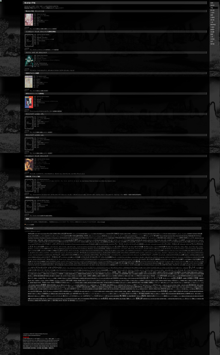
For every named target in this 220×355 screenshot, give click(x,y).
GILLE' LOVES (31, 235)
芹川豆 (131, 293)
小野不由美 (68, 280)
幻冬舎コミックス (70, 282)
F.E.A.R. (165, 233)
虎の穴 (32, 296)
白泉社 (61, 291)
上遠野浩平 (159, 272)
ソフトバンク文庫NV (107, 257)
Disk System (153, 233)
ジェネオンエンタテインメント (191, 250)
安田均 (129, 278)
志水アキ (125, 282)
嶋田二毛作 (197, 280)
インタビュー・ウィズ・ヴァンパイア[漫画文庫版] (41, 31)
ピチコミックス (126, 261)
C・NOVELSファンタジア (136, 233)
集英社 (105, 298)
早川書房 (46, 215)
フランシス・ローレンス (33, 263)
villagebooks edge (32, 240)
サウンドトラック (90, 250)
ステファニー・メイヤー (150, 254)
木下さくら (149, 285)
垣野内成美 (163, 276)
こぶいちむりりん (189, 240)
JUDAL (86, 236)
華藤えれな (153, 293)
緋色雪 (60, 293)
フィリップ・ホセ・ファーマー (84, 194)
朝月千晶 (145, 285)
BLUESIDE (82, 233)
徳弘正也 (112, 282)
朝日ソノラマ (51, 49)
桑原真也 (101, 287)
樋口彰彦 (147, 287)
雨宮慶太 (124, 298)
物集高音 (168, 289)
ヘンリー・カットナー (175, 263)
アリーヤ (32, 70)
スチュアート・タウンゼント (47, 70)
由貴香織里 (55, 291)
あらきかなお (100, 240)
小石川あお (56, 280)
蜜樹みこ (43, 296)
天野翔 (74, 278)
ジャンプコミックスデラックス (130, 252)
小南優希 (184, 278)
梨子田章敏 (105, 287)
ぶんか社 (132, 241)
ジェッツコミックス (177, 250)
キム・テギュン (181, 246)
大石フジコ (50, 278)
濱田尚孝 (151, 289)
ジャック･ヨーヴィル (91, 252)
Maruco (161, 235)
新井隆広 (33, 285)
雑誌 (121, 298)
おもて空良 (153, 240)
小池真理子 (37, 280)
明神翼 (108, 285)
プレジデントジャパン (147, 263)
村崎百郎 (183, 285)
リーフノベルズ (72, 270)
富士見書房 (177, 278)
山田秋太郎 (147, 280)
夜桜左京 (196, 275)
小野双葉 (75, 280)
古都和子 (99, 275)
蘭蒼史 (29, 296)
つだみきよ (83, 241)
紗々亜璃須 (51, 293)
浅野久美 (109, 289)
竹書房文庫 (134, 194)
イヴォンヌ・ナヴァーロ (185, 244)
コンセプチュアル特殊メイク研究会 (48, 250)
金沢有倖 (58, 298)
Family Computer (172, 233)
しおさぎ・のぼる (37, 241)
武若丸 (181, 287)
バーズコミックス (55, 261)
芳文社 (128, 293)
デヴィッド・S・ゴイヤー (57, 259)
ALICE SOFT (37, 233)
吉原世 (103, 275)
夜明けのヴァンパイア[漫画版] (35, 93)
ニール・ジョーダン (71, 173)
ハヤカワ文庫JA (187, 259)
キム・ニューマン (190, 246)
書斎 (212, 34)
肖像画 (212, 27)
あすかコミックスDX (92, 240)
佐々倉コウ (93, 273)
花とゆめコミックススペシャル (102, 293)
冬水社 (195, 273)
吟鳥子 (129, 275)
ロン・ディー (121, 194)
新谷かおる (64, 285)
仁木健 (66, 273)
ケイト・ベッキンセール (162, 248)
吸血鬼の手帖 (29, 3)
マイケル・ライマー (59, 70)
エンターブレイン (121, 246)
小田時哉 (46, 280)
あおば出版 (68, 240)
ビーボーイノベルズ (117, 261)
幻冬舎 (63, 282)
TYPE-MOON (119, 238)
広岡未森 (77, 282)
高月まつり (188, 298)
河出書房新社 (90, 289)
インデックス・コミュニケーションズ (152, 244)
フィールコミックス (178, 261)
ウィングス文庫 (39, 246)
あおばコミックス (61, 240)
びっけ (128, 241)
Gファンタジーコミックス (55, 235)
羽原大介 (81, 293)
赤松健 (36, 298)
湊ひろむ (132, 289)
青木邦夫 (153, 298)
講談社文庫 (184, 296)
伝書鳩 (212, 17)
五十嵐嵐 (52, 273)
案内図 (212, 44)
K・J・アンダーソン (119, 235)
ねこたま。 (97, 241)
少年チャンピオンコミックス (104, 280)
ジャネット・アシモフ (102, 252)
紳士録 (212, 10)
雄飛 (102, 298)
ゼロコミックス (199, 254)
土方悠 (158, 275)
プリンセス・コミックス (135, 263)
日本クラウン (87, 285)
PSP (197, 235)
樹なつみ (162, 287)
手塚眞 (142, 282)
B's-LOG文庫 (62, 233)
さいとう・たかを (198, 240)
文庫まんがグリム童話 (168, 282)
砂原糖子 (121, 291)
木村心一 (160, 285)
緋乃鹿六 (56, 293)
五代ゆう (48, 273)
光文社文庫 (162, 273)
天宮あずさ (64, 278)
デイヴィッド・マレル (43, 259)
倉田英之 (155, 273)
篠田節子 (30, 293)
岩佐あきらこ (176, 280)
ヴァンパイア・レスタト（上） (35, 135)
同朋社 (126, 275)
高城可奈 (177, 298)
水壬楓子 (36, 289)
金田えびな (62, 298)
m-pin (200, 238)
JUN (90, 235)
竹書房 (129, 194)
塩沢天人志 (170, 275)
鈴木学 (71, 298)
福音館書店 (153, 291)
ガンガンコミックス (171, 246)
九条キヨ (36, 273)
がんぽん (158, 240)
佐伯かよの (118, 273)
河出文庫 (84, 289)
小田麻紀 (51, 280)
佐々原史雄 (99, 273)
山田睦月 (142, 280)
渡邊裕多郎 (122, 289)
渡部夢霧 (128, 289)
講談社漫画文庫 (190, 296)
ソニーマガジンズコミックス (36, 257)
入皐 (178, 273)
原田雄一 (81, 275)
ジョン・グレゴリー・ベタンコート (166, 252)
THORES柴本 (111, 238)
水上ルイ (191, 287)
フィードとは (101, 222)
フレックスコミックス (45, 263)
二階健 (44, 273)
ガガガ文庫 (162, 246)
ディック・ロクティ (32, 259)
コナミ (30, 250)
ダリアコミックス (123, 257)
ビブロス (109, 261)
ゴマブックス (71, 250)
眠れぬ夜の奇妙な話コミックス (87, 291)
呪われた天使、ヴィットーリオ (35, 11)
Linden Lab (127, 235)
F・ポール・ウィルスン (181, 233)
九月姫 (31, 273)
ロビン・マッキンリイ (155, 270)
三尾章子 (154, 272)
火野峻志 (155, 289)
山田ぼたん (136, 280)
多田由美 (183, 275)
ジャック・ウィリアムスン (67, 252)
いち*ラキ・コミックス (118, 240)
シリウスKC (160, 250)
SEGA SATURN (78, 238)
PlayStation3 (43, 238)
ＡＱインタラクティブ (80, 300)
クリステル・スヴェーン (106, 248)
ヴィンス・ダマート (106, 272)
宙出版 (132, 278)
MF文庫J (156, 236)
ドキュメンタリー (93, 259)
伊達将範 (84, 273)
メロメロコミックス (74, 267)
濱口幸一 (146, 289)
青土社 (149, 298)
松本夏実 (43, 287)
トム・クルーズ (63, 173)
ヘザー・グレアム (96, 194)
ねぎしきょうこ (90, 241)
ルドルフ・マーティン (96, 270)
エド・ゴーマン (51, 194)
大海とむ (44, 278)
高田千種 (41, 300)
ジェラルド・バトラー (49, 252)
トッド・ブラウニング (68, 259)
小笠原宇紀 (62, 280)
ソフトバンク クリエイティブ (90, 257)
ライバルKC (176, 267)
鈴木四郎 (68, 298)
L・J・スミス (140, 235)
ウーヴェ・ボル (66, 246)
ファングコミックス (145, 261)
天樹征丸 (69, 278)
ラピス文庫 (198, 267)
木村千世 (155, 285)
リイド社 (33, 270)
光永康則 (170, 273)
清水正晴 (114, 289)
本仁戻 (167, 285)
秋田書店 (164, 291)
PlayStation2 (36, 238)
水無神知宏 (45, 289)
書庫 (212, 15)
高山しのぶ (182, 298)
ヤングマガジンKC (154, 267)
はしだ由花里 (104, 241)
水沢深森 (40, 289)
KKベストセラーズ (110, 235)
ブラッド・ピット (81, 173)
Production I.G (49, 238)
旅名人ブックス (71, 285)
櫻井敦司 (174, 287)
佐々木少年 (112, 273)
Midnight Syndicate (168, 235)
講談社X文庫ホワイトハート (155, 296)
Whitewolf (133, 238)
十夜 (61, 275)
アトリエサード (68, 244)
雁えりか (97, 298)
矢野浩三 (112, 291)
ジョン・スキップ (179, 252)
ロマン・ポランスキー (166, 270)
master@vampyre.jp (35, 335)
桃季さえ (90, 287)
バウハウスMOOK (41, 261)
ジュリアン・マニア (143, 252)
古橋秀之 (94, 275)
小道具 (212, 12)
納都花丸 (45, 293)
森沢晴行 (116, 287)
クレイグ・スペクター (144, 248)
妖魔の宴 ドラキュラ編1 (33, 176)
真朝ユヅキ (71, 291)
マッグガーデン (164, 264)
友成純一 (85, 275)
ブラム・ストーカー (75, 263)
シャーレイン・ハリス (140, 250)
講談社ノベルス (178, 296)
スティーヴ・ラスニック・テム (62, 194)
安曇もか (38, 28)
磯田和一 (129, 291)
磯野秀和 (134, 291)
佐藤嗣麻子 (141, 273)
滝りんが (138, 289)
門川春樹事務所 (85, 298)
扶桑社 (42, 28)
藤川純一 (193, 293)
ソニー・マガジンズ (52, 257)
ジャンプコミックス (113, 252)
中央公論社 (184, 272)
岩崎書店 (182, 280)
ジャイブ (57, 252)
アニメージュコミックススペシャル (38, 111)
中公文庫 (171, 272)
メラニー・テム (104, 194)
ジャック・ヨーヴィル (79, 252)
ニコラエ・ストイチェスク (122, 259)
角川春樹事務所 (115, 296)
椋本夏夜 (124, 287)
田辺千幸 (45, 291)
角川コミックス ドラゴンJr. (54, 296)
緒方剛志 (64, 293)
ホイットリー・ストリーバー (193, 263)
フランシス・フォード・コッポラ (196, 261)
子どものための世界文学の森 (105, 278)
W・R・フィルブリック (151, 238)
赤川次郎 (33, 298)
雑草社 (117, 298)
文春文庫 (176, 282)
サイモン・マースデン (80, 250)
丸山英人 (196, 272)
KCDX (103, 235)
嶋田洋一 (126, 194)
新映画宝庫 (38, 285)
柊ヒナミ (66, 287)
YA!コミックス (175, 238)
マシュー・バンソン (154, 264)
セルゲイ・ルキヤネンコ (190, 254)
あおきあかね (53, 240)
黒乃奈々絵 (66, 300)
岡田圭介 (170, 280)
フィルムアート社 (169, 261)
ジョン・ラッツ (186, 252)
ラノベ (192, 267)
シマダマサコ (130, 250)
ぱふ (113, 241)
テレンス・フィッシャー (178, 257)
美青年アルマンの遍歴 (32, 73)
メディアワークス (55, 268)
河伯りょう (79, 289)
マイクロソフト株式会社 (109, 264)
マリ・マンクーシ (174, 264)
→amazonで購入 (26, 27)
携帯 (162, 282)
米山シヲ (40, 293)
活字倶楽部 (95, 289)
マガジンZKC (137, 264)
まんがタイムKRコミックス (155, 241)
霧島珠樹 (145, 298)
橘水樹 (165, 287)
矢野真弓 (116, 291)
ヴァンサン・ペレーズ (69, 70)
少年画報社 (115, 280)
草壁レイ (136, 293)
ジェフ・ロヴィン (39, 252)
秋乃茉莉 (159, 291)
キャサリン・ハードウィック (34, 248)
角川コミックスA (68, 296)
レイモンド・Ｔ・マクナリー (115, 270)
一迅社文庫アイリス (132, 272)
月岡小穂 (126, 285)
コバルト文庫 (36, 250)
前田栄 (35, 275)
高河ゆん (32, 300)
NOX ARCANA (182, 235)
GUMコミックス (40, 235)
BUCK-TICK (96, 233)
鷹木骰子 (61, 300)
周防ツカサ (133, 275)
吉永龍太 (115, 275)
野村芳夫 (50, 298)
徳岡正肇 (107, 282)
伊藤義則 (80, 273)
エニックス (111, 246)
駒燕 (174, 298)
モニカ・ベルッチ (83, 267)
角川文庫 (110, 296)
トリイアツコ (85, 259)
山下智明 (132, 280)
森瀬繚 (119, 287)
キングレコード (77, 248)
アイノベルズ (31, 244)
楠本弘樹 (132, 287)
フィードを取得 (30, 224)
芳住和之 (123, 293)
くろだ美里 (174, 240)
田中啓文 (201, 289)
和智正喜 (139, 275)
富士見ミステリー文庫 (168, 278)
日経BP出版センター (95, 285)
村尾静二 (179, 285)
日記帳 (212, 32)
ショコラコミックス (151, 250)
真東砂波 (76, 291)
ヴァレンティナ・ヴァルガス (72, 272)
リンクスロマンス (64, 270)
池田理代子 (73, 289)
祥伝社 (143, 291)
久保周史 (200, 272)
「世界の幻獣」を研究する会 (43, 240)
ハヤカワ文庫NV (40, 215)
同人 (123, 275)
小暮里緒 (201, 278)
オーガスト (131, 246)
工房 (212, 36)
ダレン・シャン (131, 257)
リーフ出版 (78, 270)
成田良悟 (134, 282)
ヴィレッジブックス (95, 272)
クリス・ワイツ (134, 248)
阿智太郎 (92, 298)
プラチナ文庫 (114, 263)
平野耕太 (58, 282)
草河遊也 (142, 293)
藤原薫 (179, 293)
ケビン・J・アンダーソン (174, 248)
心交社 (121, 282)
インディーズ (127, 244)
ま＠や (175, 241)
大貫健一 (55, 278)
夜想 (187, 275)
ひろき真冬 (123, 241)
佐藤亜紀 (136, 273)
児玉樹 (175, 273)
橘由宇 (170, 287)
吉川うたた (109, 275)
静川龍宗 (157, 298)
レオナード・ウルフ (112, 194)
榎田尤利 (137, 287)
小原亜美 (190, 278)
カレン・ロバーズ (154, 246)
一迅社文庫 (124, 272)
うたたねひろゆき (129, 240)
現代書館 (184, 289)
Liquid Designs (133, 235)
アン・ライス (33, 28)
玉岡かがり (178, 289)
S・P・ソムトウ (104, 238)
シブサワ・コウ (123, 250)
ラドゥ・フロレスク (183, 267)
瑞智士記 (193, 289)
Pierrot (199, 235)
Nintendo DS (192, 235)
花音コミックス (117, 293)
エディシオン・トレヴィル (76, 246)
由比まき (51, 291)
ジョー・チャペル (33, 254)
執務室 (212, 29)
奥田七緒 (87, 278)
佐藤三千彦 (131, 273)
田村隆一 (51, 215)
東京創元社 (192, 285)
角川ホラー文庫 (102, 296)
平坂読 (44, 282)
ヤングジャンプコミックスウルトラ (121, 267)
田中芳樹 (35, 291)
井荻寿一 (61, 273)
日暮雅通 (81, 285)
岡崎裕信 (161, 280)
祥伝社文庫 (148, 291)
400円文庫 (31, 233)
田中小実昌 (30, 291)
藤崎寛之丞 (183, 293)
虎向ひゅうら (38, 296)
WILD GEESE (127, 238)
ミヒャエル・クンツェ (191, 264)
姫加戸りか (96, 278)
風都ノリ (166, 298)
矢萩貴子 (103, 291)
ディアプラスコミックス (190, 257)
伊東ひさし (75, 273)
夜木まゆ (191, 275)
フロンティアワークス (55, 263)
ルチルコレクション (85, 270)
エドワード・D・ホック (41, 194)
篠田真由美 (200, 291)
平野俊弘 (53, 282)
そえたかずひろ (50, 241)
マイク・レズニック (119, 264)
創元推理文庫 (42, 275)
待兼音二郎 (102, 282)
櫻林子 (177, 287)
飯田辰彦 (170, 298)
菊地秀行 (139, 194)
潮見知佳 (142, 289)
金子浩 (54, 298)
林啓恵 (56, 287)
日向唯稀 (77, 285)
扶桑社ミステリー (48, 28)
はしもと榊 (109, 241)
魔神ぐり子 (50, 300)
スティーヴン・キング (97, 254)
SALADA (73, 238)
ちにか (62, 241)
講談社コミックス (169, 296)
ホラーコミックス (39, 264)
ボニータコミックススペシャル (78, 264)
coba (196, 238)
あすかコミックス (83, 240)
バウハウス (33, 261)
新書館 (43, 285)
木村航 (164, 285)
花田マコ (112, 293)
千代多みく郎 (70, 275)
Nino (187, 235)
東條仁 (35, 287)
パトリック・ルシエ (102, 261)
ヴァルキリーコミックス (59, 272)
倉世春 (150, 273)
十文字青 (64, 275)
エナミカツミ (105, 246)
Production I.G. (56, 238)
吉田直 (120, 275)
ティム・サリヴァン (154, 257)
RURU (69, 238)
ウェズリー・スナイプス (50, 246)
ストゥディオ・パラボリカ (165, 254)
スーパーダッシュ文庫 (177, 254)
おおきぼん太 (138, 240)
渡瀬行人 (118, 289)
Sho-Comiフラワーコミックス (91, 238)
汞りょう (62, 289)
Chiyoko (121, 233)
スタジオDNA (73, 254)
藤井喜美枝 (174, 293)
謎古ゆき (139, 296)
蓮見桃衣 (163, 293)
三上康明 (141, 272)
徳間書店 (55, 111)
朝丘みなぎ (130, 285)
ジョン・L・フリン (153, 252)
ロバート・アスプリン (145, 270)
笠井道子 (186, 291)
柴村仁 (69, 287)
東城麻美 (31, 287)
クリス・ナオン (127, 248)
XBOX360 (160, 238)
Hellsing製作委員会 (78, 235)
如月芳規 (91, 278)
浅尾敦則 (105, 289)
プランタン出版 (122, 263)
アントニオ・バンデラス (35, 173)
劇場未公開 (48, 275)
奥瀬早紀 (82, 278)
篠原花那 (196, 291)
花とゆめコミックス (89, 293)
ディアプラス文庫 (200, 257)
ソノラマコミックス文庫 (42, 49)
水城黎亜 (32, 289)
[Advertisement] (101, 352)
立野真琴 (170, 291)
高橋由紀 (199, 298)
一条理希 (113, 272)
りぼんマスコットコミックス (195, 241)
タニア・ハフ (116, 257)
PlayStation (30, 238)
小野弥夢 (79, 280)
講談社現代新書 (198, 296)
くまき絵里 (168, 240)
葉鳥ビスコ (158, 293)
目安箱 (212, 39)
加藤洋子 (53, 275)
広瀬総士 (81, 282)
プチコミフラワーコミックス (101, 263)
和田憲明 (144, 275)
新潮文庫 (49, 285)
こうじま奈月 (181, 240)
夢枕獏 (199, 275)
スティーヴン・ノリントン (121, 254)
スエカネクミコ (41, 254)
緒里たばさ (69, 293)
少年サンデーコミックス (89, 280)
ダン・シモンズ (73, 194)
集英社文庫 (112, 298)
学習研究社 (115, 278)
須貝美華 (162, 298)
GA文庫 (200, 233)
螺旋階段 (213, 24)
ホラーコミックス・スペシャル (52, 264)
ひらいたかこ (118, 241)
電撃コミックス (130, 298)
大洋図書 (40, 278)
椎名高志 (128, 287)
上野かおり (165, 272)
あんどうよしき (107, 240)
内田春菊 (192, 273)
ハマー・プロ (171, 259)
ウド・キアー (59, 246)
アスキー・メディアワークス (54, 244)
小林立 (32, 280)
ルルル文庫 (104, 270)
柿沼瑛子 (55, 28)
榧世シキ (142, 287)
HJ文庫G (69, 235)
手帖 (211, 8)
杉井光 (170, 285)
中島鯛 (191, 272)
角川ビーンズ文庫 (92, 296)
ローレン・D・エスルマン (39, 272)
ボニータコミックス (66, 264)
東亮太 (198, 285)
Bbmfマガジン (102, 233)
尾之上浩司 (121, 280)
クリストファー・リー (118, 248)
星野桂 (112, 285)
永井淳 (58, 289)
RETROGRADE (63, 238)
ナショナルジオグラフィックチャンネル (107, 259)
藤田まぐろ (201, 293)
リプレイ (57, 270)
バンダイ (47, 261)
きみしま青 (163, 240)
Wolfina (144, 238)
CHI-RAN (108, 233)
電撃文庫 (139, 298)
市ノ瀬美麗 (30, 282)
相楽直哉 (65, 291)
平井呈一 (40, 282)
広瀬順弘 (85, 282)
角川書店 (123, 296)
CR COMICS (115, 233)
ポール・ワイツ (99, 264)
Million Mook (176, 235)
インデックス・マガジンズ (170, 244)
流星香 (100, 289)
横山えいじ (157, 287)
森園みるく (111, 287)
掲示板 (212, 20)
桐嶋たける (95, 287)
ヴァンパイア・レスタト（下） (35, 114)
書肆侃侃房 (121, 285)
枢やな (61, 287)
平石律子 (48, 282)
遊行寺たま (45, 298)
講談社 (143, 296)
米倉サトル (34, 293)
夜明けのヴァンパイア (32, 197)
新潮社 (54, 285)
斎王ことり (190, 282)
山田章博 (152, 280)
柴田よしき (73, 287)
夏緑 (179, 275)
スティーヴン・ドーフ (109, 254)
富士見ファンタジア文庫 (152, 278)
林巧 (59, 287)
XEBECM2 (169, 238)
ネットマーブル (163, 259)
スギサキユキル (48, 254)
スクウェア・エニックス (61, 254)
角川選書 (129, 296)
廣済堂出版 (90, 282)
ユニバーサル (162, 267)
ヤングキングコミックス (93, 267)
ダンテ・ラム (138, 257)
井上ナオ (57, 273)
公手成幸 (187, 273)
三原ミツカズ (147, 272)
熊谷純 (159, 289)
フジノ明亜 (185, 261)
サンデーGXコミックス (114, 250)
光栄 (167, 273)
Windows (138, 238)
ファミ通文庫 (135, 261)
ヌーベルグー (142, 259)
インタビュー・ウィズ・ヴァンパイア (37, 156)
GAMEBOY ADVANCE (192, 233)
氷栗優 (55, 289)
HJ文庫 (65, 235)
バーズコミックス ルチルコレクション (88, 261)
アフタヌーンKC (93, 244)
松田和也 (52, 287)
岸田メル (187, 280)
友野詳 (89, 275)
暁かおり (116, 285)
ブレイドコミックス (87, 263)
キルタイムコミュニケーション (66, 248)
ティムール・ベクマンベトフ (165, 257)
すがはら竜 (44, 241)
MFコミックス (148, 236)
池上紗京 (67, 289)
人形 (212, 22)
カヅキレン (147, 246)
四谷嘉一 (153, 275)
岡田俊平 (165, 280)
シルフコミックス (168, 250)
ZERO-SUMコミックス (186, 238)
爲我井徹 (163, 289)
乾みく (40, 273)
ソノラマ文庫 (76, 257)
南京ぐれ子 (75, 275)
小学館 (195, 278)
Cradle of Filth (127, 233)
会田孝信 (89, 273)
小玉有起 (42, 280)
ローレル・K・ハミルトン (185, 270)
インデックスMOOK (138, 244)
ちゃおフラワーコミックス (72, 241)
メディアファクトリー (38, 268)
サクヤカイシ (97, 250)
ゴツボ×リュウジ (62, 250)
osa (203, 238)
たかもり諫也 (58, 241)
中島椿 (188, 272)
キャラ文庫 (44, 248)
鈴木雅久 (75, 298)
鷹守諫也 (55, 300)
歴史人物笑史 (186, 287)
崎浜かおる (191, 280)
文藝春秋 (186, 282)
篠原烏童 (56, 49)
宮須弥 (141, 278)
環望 (197, 289)
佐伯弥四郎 (125, 273)
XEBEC (165, 238)
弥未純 (98, 282)
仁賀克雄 (70, 273)
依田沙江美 (146, 273)
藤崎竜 (188, 293)
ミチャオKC (182, 264)
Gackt (46, 235)
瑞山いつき (188, 289)
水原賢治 (196, 287)
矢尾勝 (99, 291)
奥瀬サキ (78, 278)
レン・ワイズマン (135, 270)
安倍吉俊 (121, 278)
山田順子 (157, 280)
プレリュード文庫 (157, 263)
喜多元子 (149, 275)
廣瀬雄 (94, 282)
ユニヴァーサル (169, 267)
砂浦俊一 (125, 291)
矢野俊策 (108, 291)
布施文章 (35, 282)
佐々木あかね (106, 273)
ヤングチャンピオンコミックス (141, 267)
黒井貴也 (72, 300)
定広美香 (137, 278)
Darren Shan (147, 233)
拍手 (212, 41)
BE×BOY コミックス (73, 233)
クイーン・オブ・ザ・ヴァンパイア (36, 52)
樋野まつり (151, 287)
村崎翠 (187, 285)
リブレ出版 (52, 270)
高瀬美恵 (37, 300)
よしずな (185, 241)
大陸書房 (59, 278)
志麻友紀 (129, 282)
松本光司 (39, 287)
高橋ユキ (194, 298)
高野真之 (45, 300)
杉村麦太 (175, 285)
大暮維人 (35, 278)
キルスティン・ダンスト (53, 173)
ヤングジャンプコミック (105, 267)
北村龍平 (58, 275)
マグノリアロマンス (145, 264)
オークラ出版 (138, 246)
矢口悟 (96, 291)
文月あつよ (180, 282)
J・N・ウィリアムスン (96, 235)
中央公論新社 (177, 272)
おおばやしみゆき (147, 240)
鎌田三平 (80, 298)
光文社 (158, 273)
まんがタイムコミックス (168, 241)
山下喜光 (126, 280)
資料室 (212, 5)
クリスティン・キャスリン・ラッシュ (89, 248)
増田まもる (175, 275)
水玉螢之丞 (50, 289)
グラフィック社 (152, 248)
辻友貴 (40, 298)
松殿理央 (48, 287)
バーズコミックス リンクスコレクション (69, 261)
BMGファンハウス (89, 233)
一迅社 (119, 272)
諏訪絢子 (134, 296)
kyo (198, 238)
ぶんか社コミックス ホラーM (142, 241)
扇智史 (138, 282)
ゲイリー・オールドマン (197, 248)
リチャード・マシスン (43, 270)
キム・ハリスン (199, 246)
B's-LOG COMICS (52, 233)
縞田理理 (75, 293)
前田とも (31, 275)
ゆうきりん (179, 241)
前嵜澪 (198, 273)
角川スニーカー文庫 (80, 296)
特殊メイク (173, 289)
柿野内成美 (84, 287)
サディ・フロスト (104, 250)
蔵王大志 (168, 293)
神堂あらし (138, 291)
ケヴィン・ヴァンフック (186, 248)
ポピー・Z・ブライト (91, 264)
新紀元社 (58, 285)
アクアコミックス (39, 244)
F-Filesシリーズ (160, 233)
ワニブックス (49, 272)
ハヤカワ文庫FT (178, 259)
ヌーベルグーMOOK (153, 259)
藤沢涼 (196, 293)
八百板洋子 (182, 273)
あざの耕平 (74, 240)
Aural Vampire (43, 233)
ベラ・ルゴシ (183, 263)
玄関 (212, 3)
